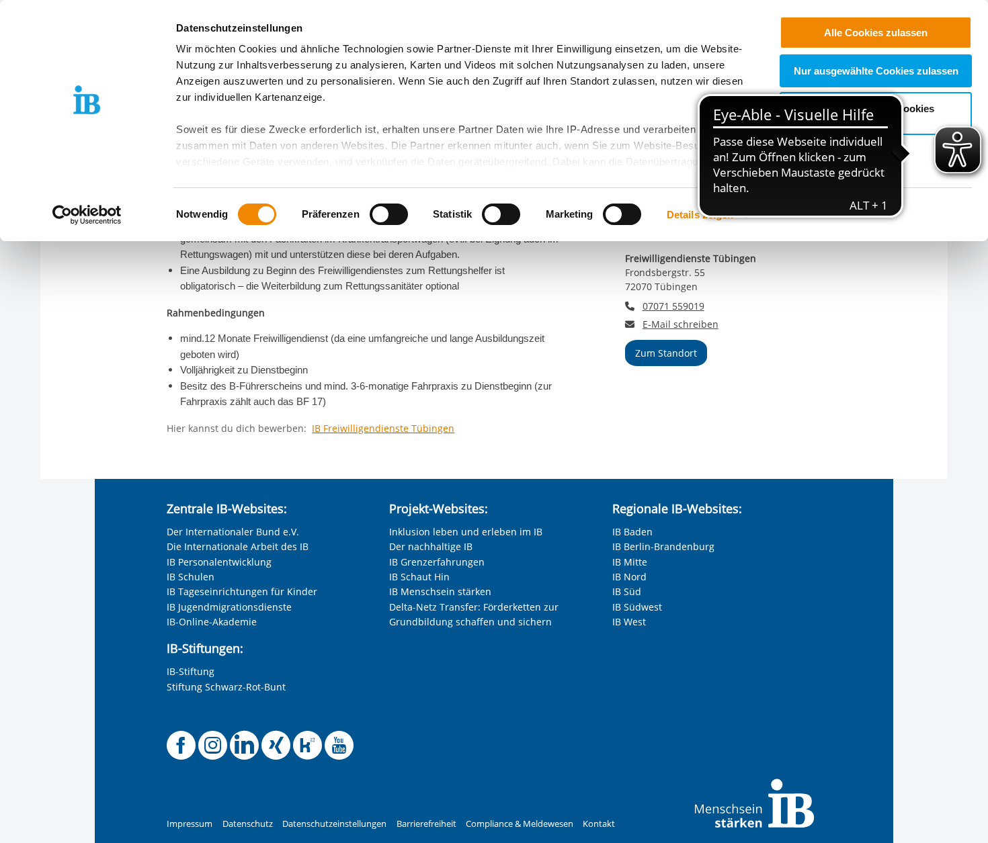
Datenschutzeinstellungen (334, 824)
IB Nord (629, 576)
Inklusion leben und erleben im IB (465, 531)
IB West (629, 621)
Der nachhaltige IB (430, 546)
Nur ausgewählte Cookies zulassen (876, 71)
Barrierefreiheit (426, 824)
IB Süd (626, 591)
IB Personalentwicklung (219, 562)
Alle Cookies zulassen (876, 32)
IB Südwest (637, 607)
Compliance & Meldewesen (519, 824)
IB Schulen (190, 576)
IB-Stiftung (190, 671)
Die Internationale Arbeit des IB (237, 546)
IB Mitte (629, 562)
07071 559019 (673, 306)
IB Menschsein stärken (440, 591)
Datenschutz (247, 824)
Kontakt (599, 824)
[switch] (389, 214)
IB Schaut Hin (419, 576)
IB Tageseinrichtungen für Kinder (242, 591)
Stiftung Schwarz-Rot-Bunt (226, 686)
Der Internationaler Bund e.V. (233, 531)
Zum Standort (666, 353)
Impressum (189, 824)
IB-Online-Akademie (212, 621)
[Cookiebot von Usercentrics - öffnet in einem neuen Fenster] (87, 215)
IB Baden (632, 531)
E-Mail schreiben (680, 324)
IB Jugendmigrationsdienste (229, 607)
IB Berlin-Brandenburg (663, 546)
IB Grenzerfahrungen (437, 562)
